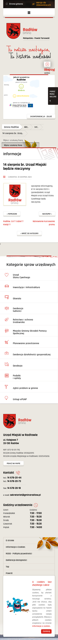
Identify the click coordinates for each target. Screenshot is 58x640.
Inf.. (36, 127)
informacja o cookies (41, 626)
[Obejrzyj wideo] (47, 66)
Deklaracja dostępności (16, 560)
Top (7, 566)
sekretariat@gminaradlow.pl (22, 495)
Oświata (17, 298)
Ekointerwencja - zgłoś (41, 116)
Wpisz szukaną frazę (13, 140)
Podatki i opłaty (17, 377)
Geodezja (17, 365)
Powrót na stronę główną (29, 32)
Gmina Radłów (11, 127)
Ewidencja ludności (18, 310)
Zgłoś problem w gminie (25, 388)
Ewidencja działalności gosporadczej (32, 354)
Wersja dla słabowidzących (43, 4)
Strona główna (16, 4)
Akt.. (26, 127)
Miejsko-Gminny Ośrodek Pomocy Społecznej (30, 332)
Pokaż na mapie (13, 463)
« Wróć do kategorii (29, 233)
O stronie (10, 540)
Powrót (9, 573)
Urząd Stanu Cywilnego (21, 276)
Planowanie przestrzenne (26, 343)
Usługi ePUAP (20, 399)
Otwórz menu (29, 12)
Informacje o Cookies (15, 547)
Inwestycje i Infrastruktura (26, 287)
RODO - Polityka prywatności (19, 553)
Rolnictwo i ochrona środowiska (23, 321)
